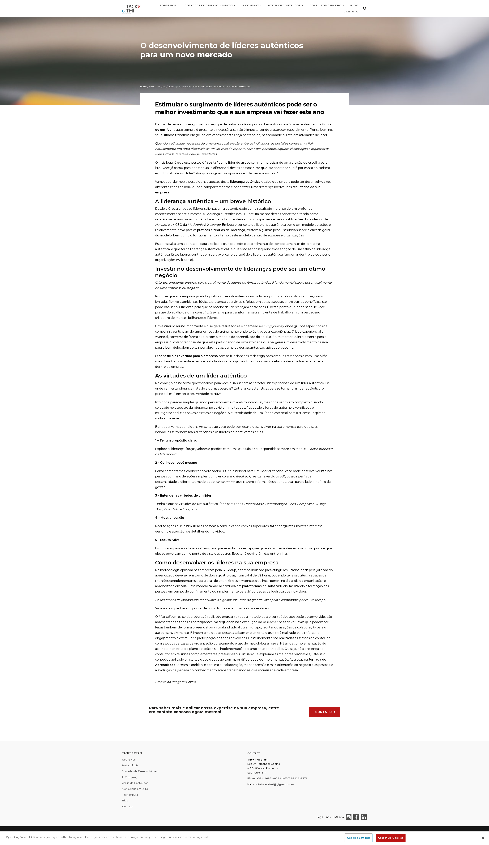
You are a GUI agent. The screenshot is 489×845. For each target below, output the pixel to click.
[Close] (483, 838)
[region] (244, 838)
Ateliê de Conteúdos (135, 782)
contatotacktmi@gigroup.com (273, 784)
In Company (129, 777)
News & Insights (157, 86)
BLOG (354, 5)
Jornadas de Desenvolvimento (141, 771)
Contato (351, 11)
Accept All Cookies (390, 837)
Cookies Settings (358, 837)
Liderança (173, 86)
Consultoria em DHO (135, 788)
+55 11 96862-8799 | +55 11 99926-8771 (282, 778)
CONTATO (323, 712)
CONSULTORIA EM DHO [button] (326, 5)
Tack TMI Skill (130, 794)
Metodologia (130, 765)
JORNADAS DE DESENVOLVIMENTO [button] (209, 5)
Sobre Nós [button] (168, 5)
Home (143, 86)
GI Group (229, 570)
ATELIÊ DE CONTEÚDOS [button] (284, 5)
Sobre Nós (128, 759)
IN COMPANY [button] (251, 5)
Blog (125, 800)
